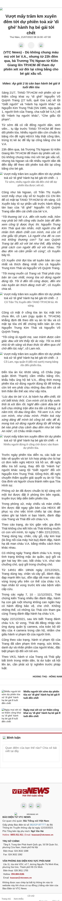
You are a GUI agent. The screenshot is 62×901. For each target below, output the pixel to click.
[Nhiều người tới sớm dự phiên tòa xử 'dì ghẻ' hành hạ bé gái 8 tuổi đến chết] (11, 697)
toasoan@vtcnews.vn (42, 835)
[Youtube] (31, 805)
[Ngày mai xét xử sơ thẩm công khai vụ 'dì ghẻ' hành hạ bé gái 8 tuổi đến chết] (11, 715)
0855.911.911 (16, 835)
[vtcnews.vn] (31, 3)
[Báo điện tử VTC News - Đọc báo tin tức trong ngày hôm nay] (31, 792)
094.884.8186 (17, 874)
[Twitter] (38, 805)
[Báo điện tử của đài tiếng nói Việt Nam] (31, 814)
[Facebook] (23, 805)
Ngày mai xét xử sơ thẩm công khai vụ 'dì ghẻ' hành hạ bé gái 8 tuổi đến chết (41, 713)
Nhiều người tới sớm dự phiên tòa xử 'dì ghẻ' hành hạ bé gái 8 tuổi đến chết (41, 694)
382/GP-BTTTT (38, 824)
